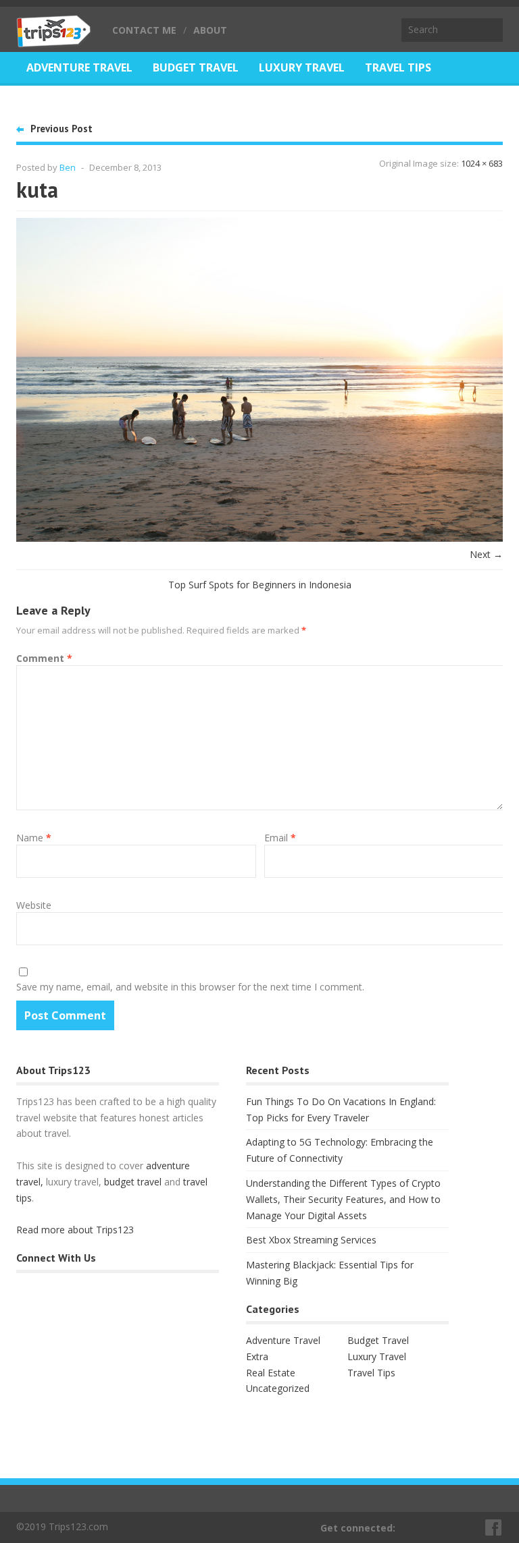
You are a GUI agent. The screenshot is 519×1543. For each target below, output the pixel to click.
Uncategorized (278, 1388)
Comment (44, 658)
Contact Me (144, 30)
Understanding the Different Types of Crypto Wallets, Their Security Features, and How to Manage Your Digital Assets (343, 1199)
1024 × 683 (482, 163)
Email (280, 837)
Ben (67, 167)
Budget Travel (196, 67)
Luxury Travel (302, 67)
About (210, 30)
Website (33, 905)
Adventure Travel (79, 67)
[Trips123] (54, 40)
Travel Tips (398, 67)
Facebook (494, 1527)
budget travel (133, 1181)
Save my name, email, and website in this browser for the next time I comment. (190, 986)
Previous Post (61, 128)
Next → (486, 554)
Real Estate (60, 101)
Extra (257, 1356)
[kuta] (259, 538)
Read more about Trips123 (75, 1229)
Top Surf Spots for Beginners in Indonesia (259, 584)
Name (33, 837)
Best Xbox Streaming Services (311, 1239)
